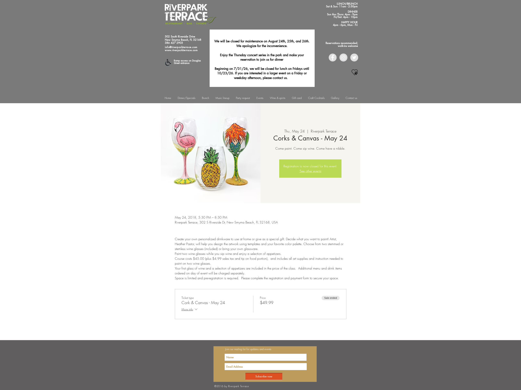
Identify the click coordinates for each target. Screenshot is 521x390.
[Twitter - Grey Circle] (354, 57)
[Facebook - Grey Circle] (333, 57)
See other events (310, 171)
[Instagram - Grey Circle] (343, 57)
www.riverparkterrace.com (181, 50)
